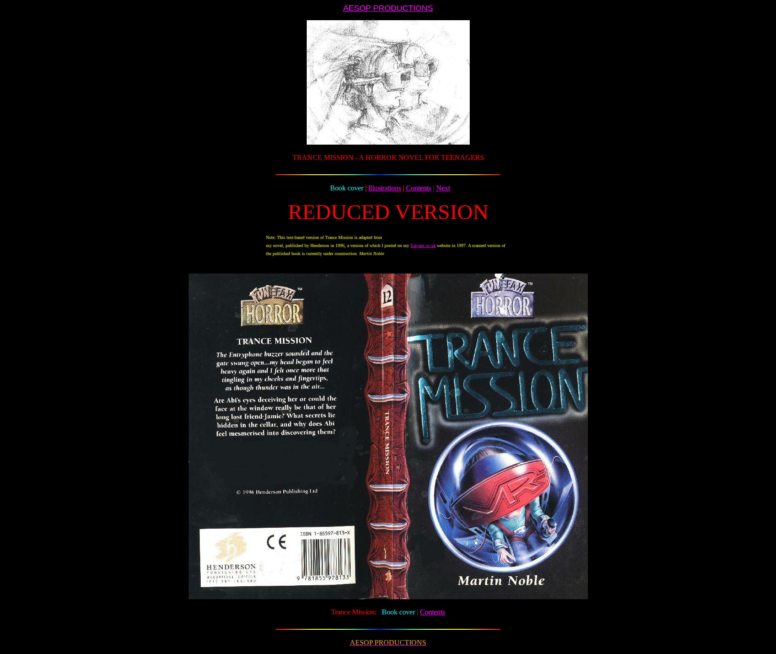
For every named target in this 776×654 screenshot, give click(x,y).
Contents (418, 188)
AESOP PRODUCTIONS (388, 8)
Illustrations (384, 188)
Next (443, 188)
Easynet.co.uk (423, 245)
